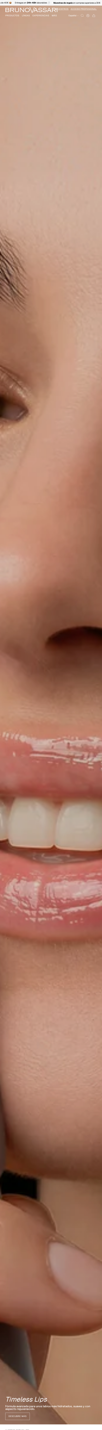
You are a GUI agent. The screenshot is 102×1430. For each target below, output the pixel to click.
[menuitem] (54, 16)
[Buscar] (82, 16)
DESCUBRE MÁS (17, 1416)
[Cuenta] (88, 16)
